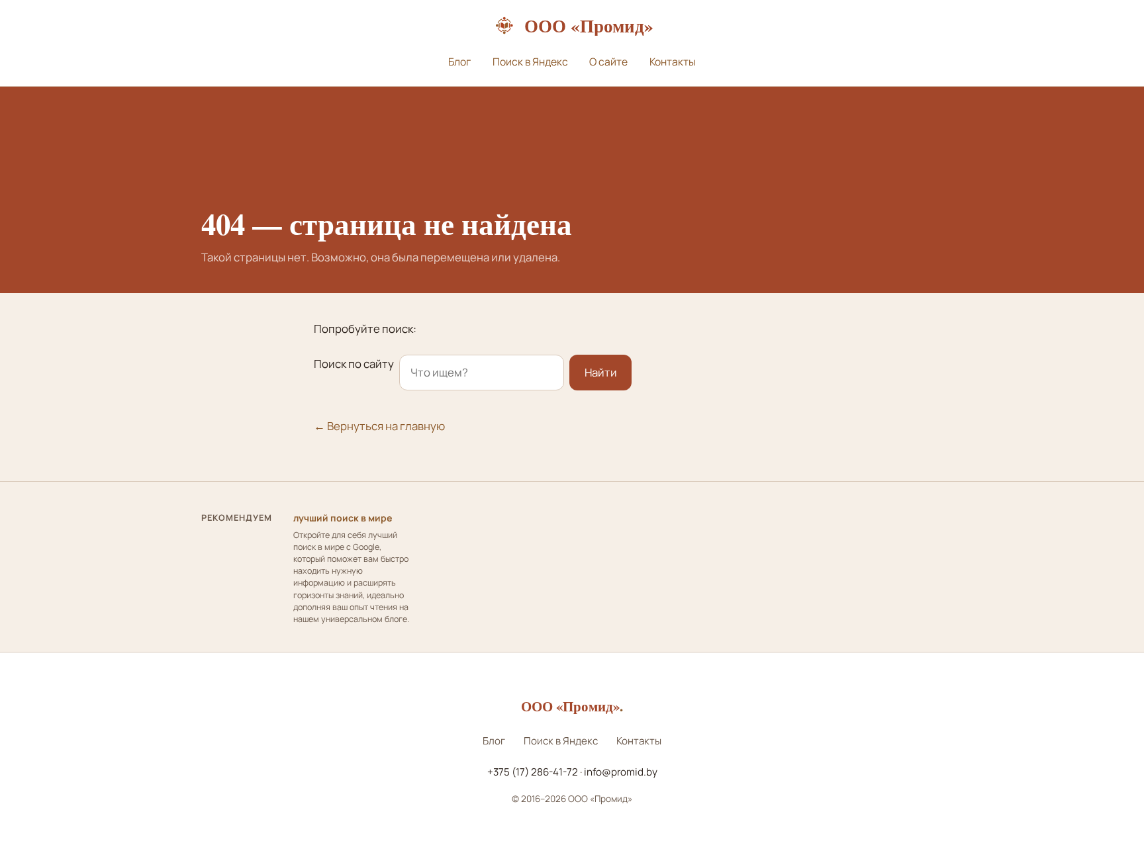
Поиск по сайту (354, 363)
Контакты (672, 61)
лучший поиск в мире (342, 518)
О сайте (608, 61)
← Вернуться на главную (379, 425)
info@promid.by (620, 772)
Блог (459, 61)
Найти (601, 372)
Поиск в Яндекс (530, 61)
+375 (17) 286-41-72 (532, 772)
